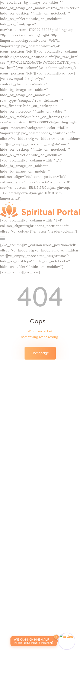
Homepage (40, 353)
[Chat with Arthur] (67, 641)
